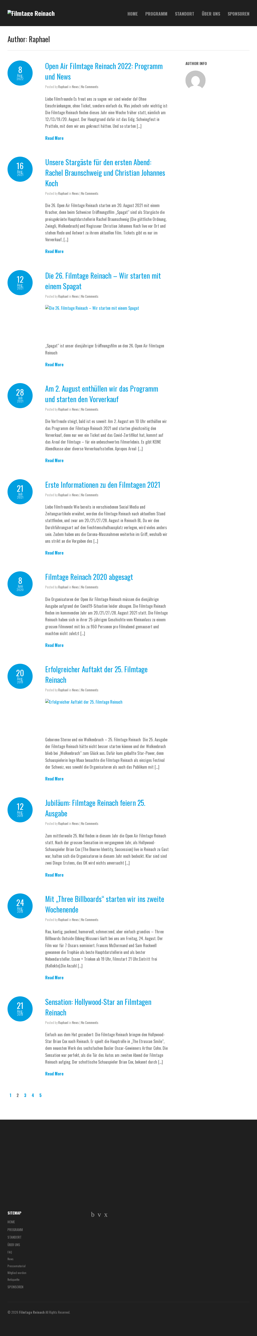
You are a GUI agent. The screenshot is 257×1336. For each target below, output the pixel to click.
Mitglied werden (17, 1272)
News (75, 86)
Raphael (63, 86)
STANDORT (184, 14)
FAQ (10, 1252)
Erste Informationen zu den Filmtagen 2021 (102, 484)
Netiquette (14, 1279)
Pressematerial (17, 1266)
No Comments (89, 86)
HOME (132, 14)
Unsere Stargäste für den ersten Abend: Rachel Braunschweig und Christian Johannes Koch (105, 172)
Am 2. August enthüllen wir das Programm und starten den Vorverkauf (101, 393)
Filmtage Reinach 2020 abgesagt (89, 576)
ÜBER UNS (211, 14)
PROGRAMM (156, 14)
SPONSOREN (238, 14)
